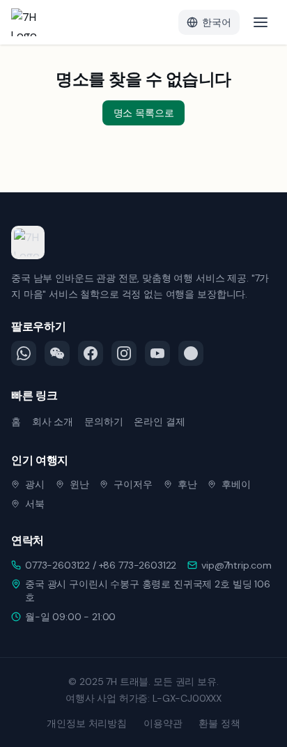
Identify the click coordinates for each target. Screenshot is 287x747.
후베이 (236, 484)
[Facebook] (90, 353)
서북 (35, 504)
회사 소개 (52, 421)
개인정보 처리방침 (87, 723)
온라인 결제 (159, 421)
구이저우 (133, 484)
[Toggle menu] (260, 22)
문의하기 (103, 421)
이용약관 (163, 723)
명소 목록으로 (144, 113)
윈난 (79, 484)
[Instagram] (124, 353)
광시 (35, 484)
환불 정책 (219, 723)
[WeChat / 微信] (57, 353)
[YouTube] (157, 353)
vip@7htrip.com (236, 565)
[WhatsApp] (23, 353)
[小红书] (190, 353)
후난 (187, 484)
